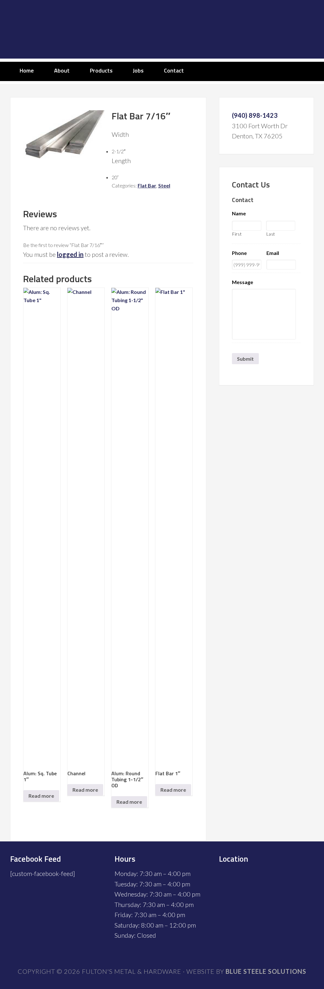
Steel (164, 185)
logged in (70, 254)
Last (270, 234)
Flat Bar (147, 185)
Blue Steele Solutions (266, 971)
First (236, 234)
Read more (41, 796)
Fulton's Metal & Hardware (162, 29)
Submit (245, 359)
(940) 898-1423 (254, 115)
